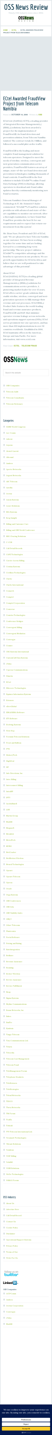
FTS (8, 749)
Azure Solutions (13, 506)
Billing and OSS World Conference (20, 530)
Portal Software (13, 937)
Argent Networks (13, 475)
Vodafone (10, 1150)
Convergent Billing (14, 627)
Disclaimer (10, 1234)
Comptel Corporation (15, 603)
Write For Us (12, 1258)
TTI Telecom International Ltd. (19, 1132)
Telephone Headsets (15, 1077)
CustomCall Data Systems (17, 658)
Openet (9, 870)
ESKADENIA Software (15, 712)
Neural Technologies (15, 864)
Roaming (10, 968)
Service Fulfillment (14, 986)
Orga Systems (12, 895)
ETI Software (11, 718)
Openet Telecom (13, 876)
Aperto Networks (13, 469)
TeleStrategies (12, 1089)
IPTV (8, 797)
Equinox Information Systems (18, 694)
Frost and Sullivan (13, 743)
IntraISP (9, 791)
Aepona (9, 445)
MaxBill (9, 822)
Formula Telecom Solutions (17, 737)
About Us (10, 1203)
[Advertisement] (26, 64)
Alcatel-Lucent (12, 451)
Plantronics (11, 931)
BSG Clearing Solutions (16, 536)
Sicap (8, 992)
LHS (8, 809)
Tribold (9, 1125)
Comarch (10, 591)
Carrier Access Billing (15, 560)
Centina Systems (13, 566)
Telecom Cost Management (17, 1059)
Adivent (9, 439)
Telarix (9, 1047)
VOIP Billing (11, 1156)
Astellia (9, 488)
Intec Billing (11, 779)
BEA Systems (11, 512)
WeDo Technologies (14, 1174)
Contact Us (11, 1221)
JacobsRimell (11, 804)
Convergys (10, 639)
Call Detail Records (14, 548)
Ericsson (10, 700)
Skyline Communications (16, 1004)
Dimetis (9, 676)
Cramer (9, 645)
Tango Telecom (12, 1034)
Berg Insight (11, 518)
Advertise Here (12, 1209)
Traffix (9, 1120)
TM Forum (10, 1113)
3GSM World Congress (15, 427)
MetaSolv (10, 834)
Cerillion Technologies (15, 573)
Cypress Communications (17, 670)
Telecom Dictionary (14, 404)
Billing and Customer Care (17, 524)
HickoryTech (11, 755)
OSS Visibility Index (14, 913)
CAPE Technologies (14, 554)
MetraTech (10, 840)
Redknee (9, 955)
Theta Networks (13, 1107)
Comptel (10, 597)
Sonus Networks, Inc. (15, 1010)
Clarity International (14, 585)
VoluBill (9, 1162)
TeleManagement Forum (16, 1071)
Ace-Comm (11, 433)
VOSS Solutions (12, 1168)
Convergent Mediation (15, 633)
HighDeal (10, 761)
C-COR (9, 542)
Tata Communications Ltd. (17, 1040)
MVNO (9, 846)
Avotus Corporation (14, 1306)
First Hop (10, 731)
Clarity (9, 579)
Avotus (9, 494)
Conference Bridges (14, 621)
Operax (9, 882)
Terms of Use (12, 1252)
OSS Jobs (10, 907)
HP (7, 767)
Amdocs (9, 463)
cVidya (8, 664)
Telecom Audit (12, 392)
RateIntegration (13, 949)
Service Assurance (13, 980)
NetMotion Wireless (14, 858)
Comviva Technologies (15, 615)
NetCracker (11, 852)
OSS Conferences (13, 901)
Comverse (10, 609)
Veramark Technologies (16, 1138)
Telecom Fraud (29, 345)
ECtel (17, 345)
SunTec (9, 1022)
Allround (9, 457)
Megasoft (10, 828)
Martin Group (12, 816)
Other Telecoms (13, 925)
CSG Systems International (17, 652)
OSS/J (8, 919)
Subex (8, 1016)
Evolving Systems (13, 724)
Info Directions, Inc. (14, 773)
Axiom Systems (12, 500)
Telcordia (10, 1053)
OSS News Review (26, 7)
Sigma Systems (12, 998)
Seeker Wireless (13, 974)
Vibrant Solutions (13, 1144)
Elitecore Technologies (16, 688)
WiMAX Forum (12, 1180)
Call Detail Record (13, 1215)
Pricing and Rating (14, 943)
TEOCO (9, 1101)
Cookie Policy (12, 1228)
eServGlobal (11, 706)
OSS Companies (12, 385)
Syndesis (9, 1028)
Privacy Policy (12, 1246)
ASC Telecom (11, 481)
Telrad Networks (13, 1095)
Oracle (9, 889)
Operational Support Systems (18, 1240)
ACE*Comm (11, 1293)
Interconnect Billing (14, 785)
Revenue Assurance (14, 961)
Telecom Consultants (15, 398)
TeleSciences (11, 1083)
